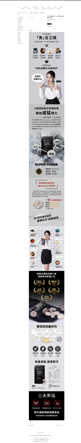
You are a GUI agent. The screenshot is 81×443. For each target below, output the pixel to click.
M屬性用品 (23, 8)
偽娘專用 (61, 7)
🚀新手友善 (19, 22)
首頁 (19, 7)
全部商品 (31, 12)
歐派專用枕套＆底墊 (20, 31)
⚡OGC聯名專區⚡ (26, 7)
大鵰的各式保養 (42, 12)
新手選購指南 (36, 435)
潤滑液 (55, 7)
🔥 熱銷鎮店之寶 (20, 18)
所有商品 (58, 8)
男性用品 (42, 7)
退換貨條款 (41, 435)
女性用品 (49, 7)
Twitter (38, 438)
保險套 (29, 8)
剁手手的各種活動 (35, 7)
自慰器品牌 (19, 25)
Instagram (41, 438)
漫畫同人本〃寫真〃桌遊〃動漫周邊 (48, 8)
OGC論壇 (45, 438)
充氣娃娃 (19, 32)
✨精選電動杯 (20, 21)
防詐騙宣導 (49, 435)
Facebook (35, 438)
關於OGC (31, 435)
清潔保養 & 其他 (36, 8)
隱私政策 (45, 435)
